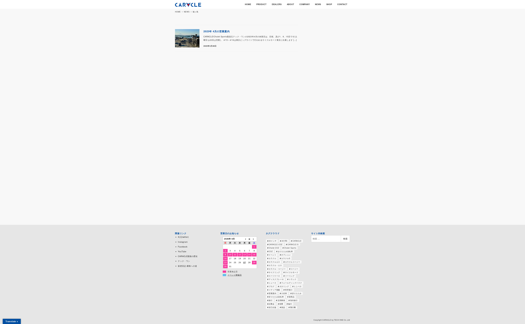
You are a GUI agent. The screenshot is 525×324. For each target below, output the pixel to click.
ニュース (272, 282)
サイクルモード (291, 272)
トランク (292, 279)
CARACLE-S (293, 244)
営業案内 (272, 293)
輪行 (290, 304)
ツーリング (289, 276)
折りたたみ (296, 293)
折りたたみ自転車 (276, 296)
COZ (271, 251)
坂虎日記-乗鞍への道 (187, 266)
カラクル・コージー (277, 269)
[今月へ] (249, 239)
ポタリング (284, 286)
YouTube (182, 251)
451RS (284, 241)
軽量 (281, 304)
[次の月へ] (254, 239)
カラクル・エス (275, 265)
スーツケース (274, 276)
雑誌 (283, 307)
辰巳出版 (272, 307)
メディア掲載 (274, 289)
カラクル (272, 258)
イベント (272, 254)
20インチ (272, 241)
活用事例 (281, 300)
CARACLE (297, 241)
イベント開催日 (235, 275)
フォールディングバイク (291, 282)
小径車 (284, 293)
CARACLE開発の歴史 (188, 256)
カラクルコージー (292, 262)
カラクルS (285, 258)
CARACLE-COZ (275, 244)
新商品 (291, 296)
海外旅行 (294, 300)
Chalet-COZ (274, 247)
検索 (345, 238)
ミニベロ (297, 286)
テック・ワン (184, 261)
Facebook (182, 246)
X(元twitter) (183, 237)
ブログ (271, 286)
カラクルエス (274, 262)
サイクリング (274, 272)
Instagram (183, 241)
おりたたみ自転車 (285, 251)
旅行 (270, 300)
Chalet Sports (290, 247)
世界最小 (289, 289)
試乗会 (271, 304)
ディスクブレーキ (276, 279)
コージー (294, 269)
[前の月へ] (244, 239)
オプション (286, 254)
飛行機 (293, 307)
